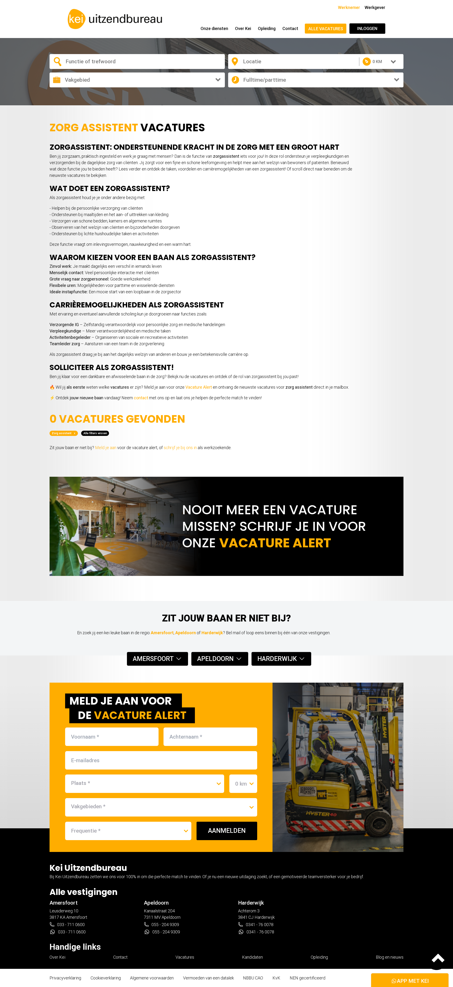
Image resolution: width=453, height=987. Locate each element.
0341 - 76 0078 (259, 924)
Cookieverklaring (106, 977)
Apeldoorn (185, 632)
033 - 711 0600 (71, 924)
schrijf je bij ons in (180, 447)
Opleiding (267, 28)
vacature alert (275, 543)
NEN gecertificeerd (307, 977)
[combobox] (96, 61)
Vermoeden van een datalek (208, 977)
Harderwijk (212, 632)
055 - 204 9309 (165, 924)
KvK (276, 977)
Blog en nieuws (389, 957)
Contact (290, 28)
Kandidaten (252, 957)
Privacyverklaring (65, 977)
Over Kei (243, 28)
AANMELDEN (227, 830)
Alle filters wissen (95, 433)
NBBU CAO (253, 977)
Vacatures (185, 957)
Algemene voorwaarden (152, 977)
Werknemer (349, 7)
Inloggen (367, 28)
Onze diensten (214, 28)
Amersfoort (162, 632)
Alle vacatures (325, 28)
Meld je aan (105, 447)
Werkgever (375, 7)
